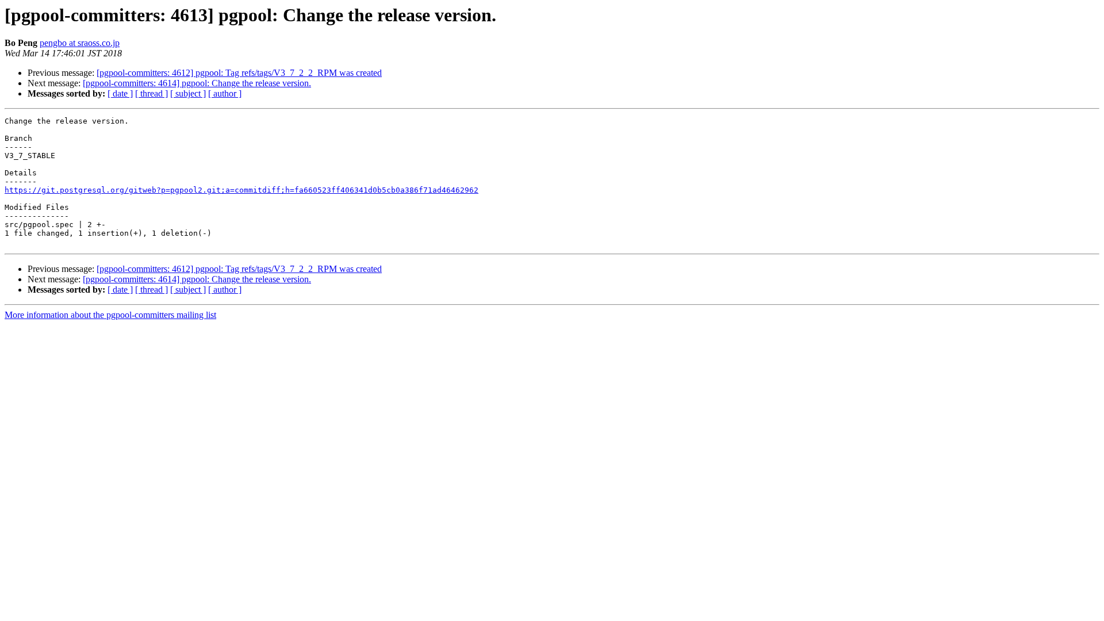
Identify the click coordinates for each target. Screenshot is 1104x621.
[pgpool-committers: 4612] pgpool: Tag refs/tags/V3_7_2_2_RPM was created (239, 73)
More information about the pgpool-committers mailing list (110, 315)
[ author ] (224, 93)
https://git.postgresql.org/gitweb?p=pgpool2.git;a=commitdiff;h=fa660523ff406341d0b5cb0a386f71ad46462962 (241, 190)
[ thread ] (151, 93)
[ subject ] (188, 93)
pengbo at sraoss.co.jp (80, 43)
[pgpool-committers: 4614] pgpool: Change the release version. (197, 83)
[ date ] (120, 93)
